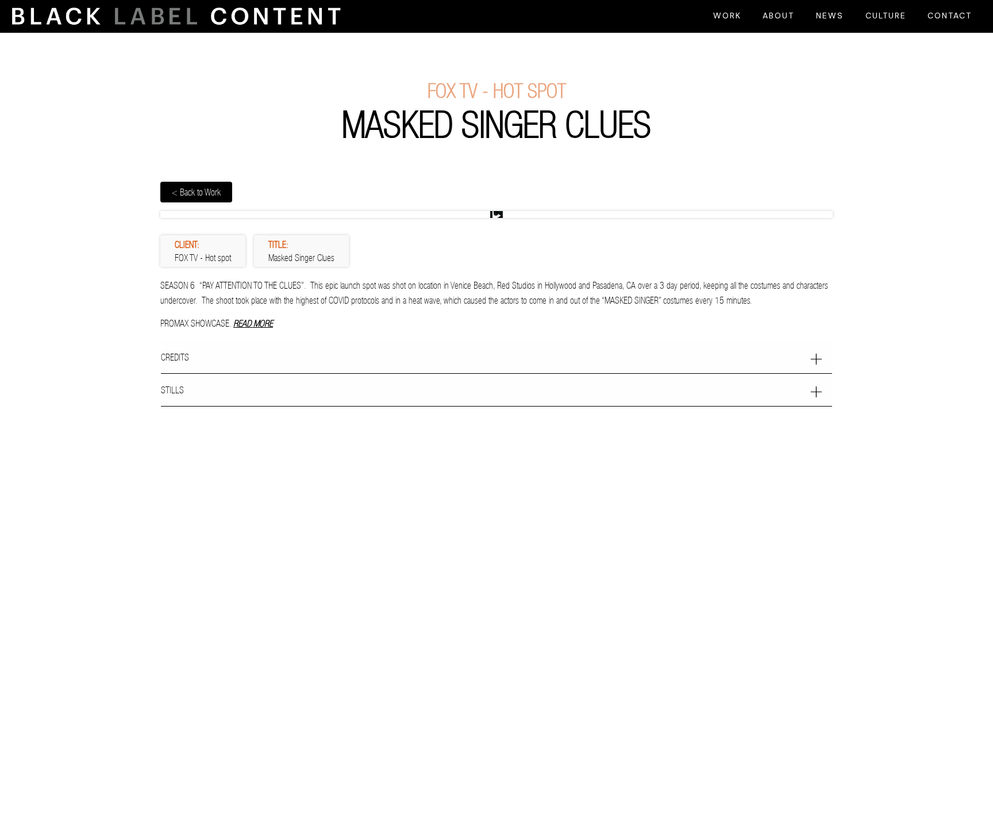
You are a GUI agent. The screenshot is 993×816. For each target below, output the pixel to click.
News (830, 15)
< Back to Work (196, 192)
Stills (172, 390)
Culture (885, 15)
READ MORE (253, 323)
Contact (949, 15)
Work (727, 15)
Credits (175, 357)
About (778, 15)
